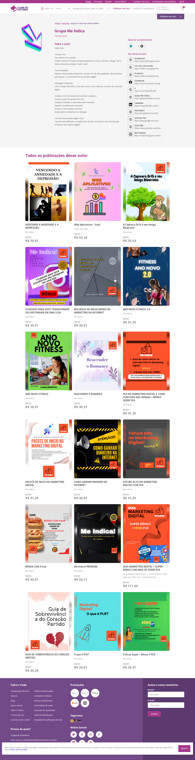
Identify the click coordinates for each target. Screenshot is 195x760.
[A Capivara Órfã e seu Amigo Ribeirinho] (146, 191)
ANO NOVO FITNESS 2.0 (136, 309)
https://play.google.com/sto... (147, 119)
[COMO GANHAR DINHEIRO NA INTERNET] (97, 448)
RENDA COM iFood (35, 566)
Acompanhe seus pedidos (164, 1)
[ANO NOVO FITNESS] (48, 361)
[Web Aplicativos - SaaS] (97, 191)
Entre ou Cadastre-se (165, 9)
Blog (13, 700)
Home (57, 23)
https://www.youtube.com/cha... (148, 126)
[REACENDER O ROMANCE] (97, 361)
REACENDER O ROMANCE (88, 394)
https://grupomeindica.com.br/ (147, 97)
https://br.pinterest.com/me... (147, 111)
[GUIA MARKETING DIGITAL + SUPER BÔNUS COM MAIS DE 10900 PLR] (146, 533)
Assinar (154, 714)
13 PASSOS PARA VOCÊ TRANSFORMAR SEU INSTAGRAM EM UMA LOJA (47, 311)
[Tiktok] (99, 734)
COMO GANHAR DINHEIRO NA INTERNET (90, 483)
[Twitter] (73, 734)
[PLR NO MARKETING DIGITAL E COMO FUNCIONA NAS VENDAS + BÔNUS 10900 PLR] (146, 361)
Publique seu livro (141, 1)
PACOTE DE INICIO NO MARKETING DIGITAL (44, 483)
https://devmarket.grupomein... (148, 59)
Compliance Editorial (42, 696)
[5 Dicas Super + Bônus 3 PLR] (146, 621)
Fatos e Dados (17, 710)
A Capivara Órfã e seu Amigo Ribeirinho (139, 226)
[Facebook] (82, 734)
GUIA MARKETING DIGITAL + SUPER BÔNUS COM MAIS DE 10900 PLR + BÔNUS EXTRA (145, 576)
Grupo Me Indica (81, 229)
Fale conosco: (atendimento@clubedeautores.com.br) (34, 740)
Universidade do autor (43, 705)
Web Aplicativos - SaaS (87, 224)
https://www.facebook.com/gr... (148, 82)
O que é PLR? (81, 654)
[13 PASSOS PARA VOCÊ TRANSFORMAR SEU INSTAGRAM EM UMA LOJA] (48, 276)
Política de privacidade (43, 691)
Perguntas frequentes (20, 735)
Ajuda (181, 1)
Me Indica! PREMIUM (85, 566)
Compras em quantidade (143, 8)
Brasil (88, 1)
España (108, 1)
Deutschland (120, 1)
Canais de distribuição (43, 715)
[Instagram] (90, 734)
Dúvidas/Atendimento (20, 691)
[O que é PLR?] (97, 621)
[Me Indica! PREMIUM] (97, 533)
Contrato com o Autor (20, 720)
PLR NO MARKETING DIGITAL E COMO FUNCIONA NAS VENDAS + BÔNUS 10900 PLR (144, 397)
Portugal (98, 1)
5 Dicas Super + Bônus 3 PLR (139, 654)
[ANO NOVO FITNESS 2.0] (146, 276)
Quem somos (17, 705)
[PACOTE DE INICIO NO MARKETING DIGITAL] (48, 448)
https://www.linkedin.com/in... (147, 104)
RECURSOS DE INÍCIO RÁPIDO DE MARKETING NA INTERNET (92, 311)
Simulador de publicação (48, 720)
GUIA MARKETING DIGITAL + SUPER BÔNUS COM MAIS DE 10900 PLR (143, 568)
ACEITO (184, 748)
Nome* (151, 690)
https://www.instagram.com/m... (148, 134)
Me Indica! (29, 232)
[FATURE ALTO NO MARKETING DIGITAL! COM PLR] (146, 448)
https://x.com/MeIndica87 (145, 89)
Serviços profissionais (43, 700)
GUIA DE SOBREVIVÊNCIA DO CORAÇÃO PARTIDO (47, 656)
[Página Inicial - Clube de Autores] (19, 9)
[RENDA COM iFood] (48, 533)
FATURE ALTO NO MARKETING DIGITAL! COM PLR (140, 483)
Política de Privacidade (19, 749)
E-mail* (151, 700)
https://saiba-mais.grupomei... (147, 67)
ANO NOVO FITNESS (36, 394)
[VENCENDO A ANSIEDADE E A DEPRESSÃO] (48, 191)
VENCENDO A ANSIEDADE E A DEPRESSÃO (42, 226)
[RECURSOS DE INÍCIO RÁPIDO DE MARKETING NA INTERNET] (97, 276)
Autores (65, 23)
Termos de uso (17, 715)
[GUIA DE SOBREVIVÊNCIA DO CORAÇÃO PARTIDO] (48, 621)
